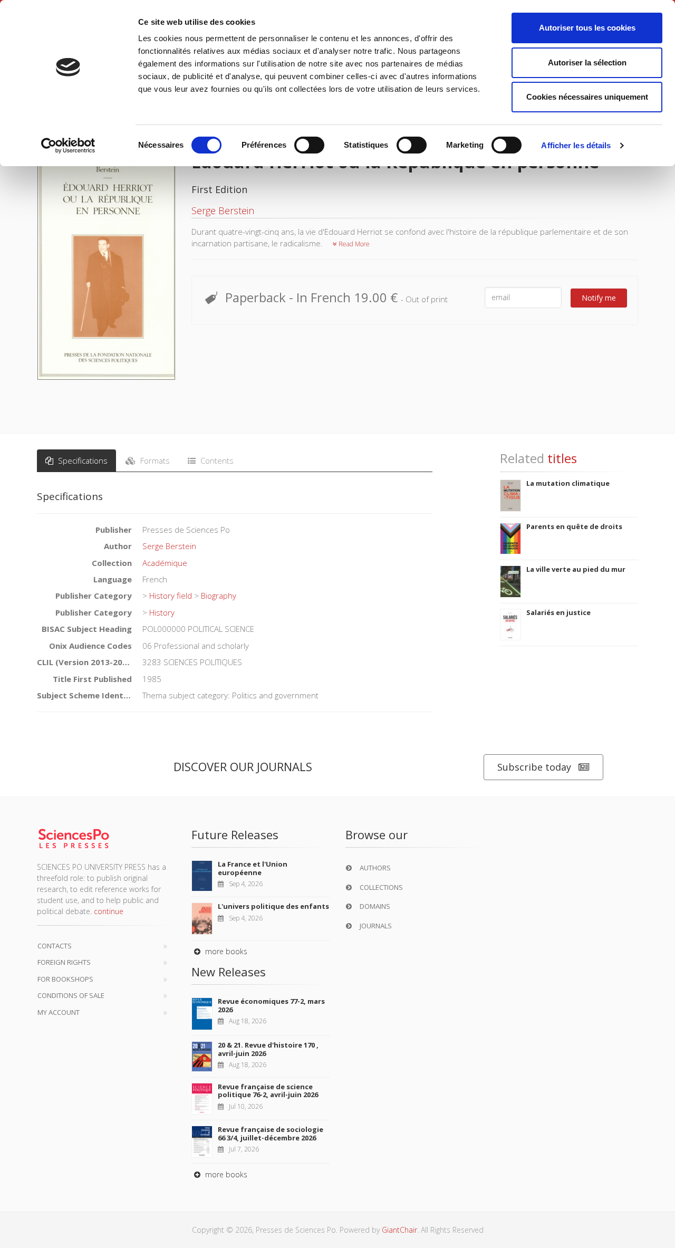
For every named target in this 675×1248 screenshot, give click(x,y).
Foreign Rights (64, 962)
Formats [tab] (154, 460)
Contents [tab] (216, 460)
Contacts (54, 946)
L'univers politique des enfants (273, 906)
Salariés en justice (558, 612)
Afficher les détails (576, 145)
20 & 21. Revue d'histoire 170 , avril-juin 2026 (268, 1049)
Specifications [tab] (82, 460)
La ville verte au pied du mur (575, 569)
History (162, 612)
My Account (58, 1012)
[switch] (309, 145)
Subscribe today (534, 767)
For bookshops (65, 979)
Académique (164, 563)
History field (170, 595)
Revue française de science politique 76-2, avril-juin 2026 (268, 1091)
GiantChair (399, 1230)
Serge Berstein (222, 210)
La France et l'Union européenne (252, 868)
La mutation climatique (568, 483)
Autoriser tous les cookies (587, 27)
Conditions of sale (70, 995)
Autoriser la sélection (587, 62)
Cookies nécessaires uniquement (587, 96)
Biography (218, 595)
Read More (353, 243)
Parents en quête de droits (574, 526)
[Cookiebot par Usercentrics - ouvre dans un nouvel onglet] (68, 145)
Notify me (599, 298)
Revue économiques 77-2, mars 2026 (271, 1005)
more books (225, 951)
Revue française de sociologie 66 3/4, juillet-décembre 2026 (270, 1134)
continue (108, 911)
